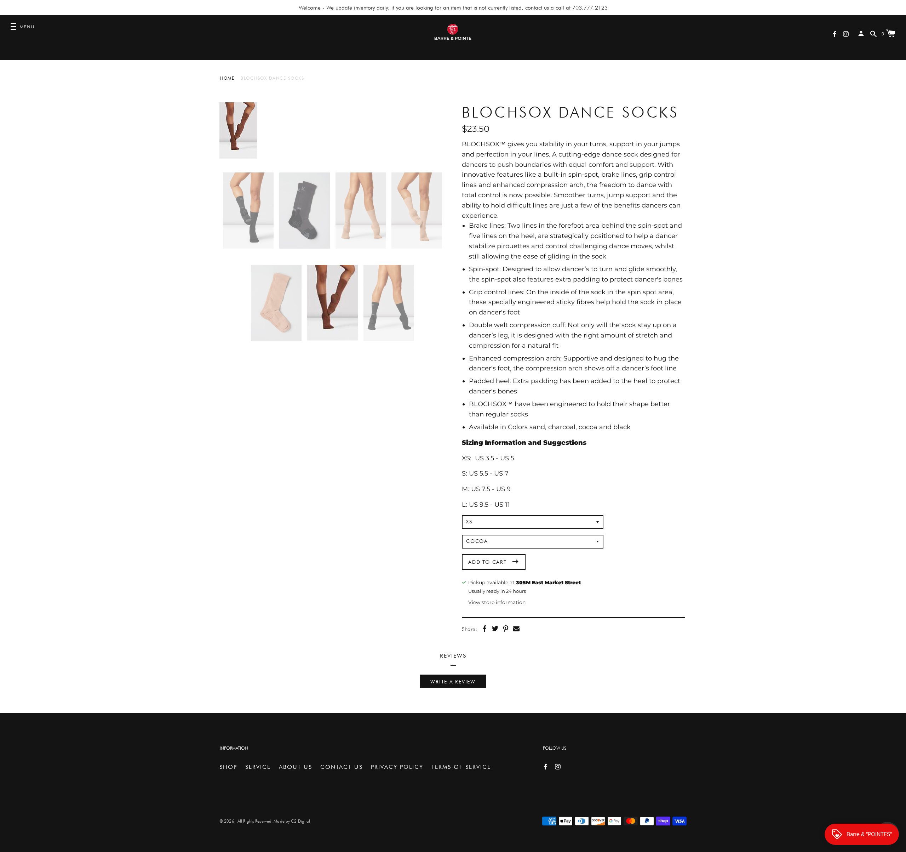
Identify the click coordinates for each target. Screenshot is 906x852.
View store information (497, 602)
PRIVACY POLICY (397, 766)
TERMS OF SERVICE (461, 766)
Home (227, 78)
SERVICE (258, 766)
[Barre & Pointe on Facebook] (834, 33)
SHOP (228, 766)
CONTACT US (341, 766)
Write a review (453, 682)
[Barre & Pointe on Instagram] (846, 33)
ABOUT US (295, 766)
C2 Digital (300, 821)
